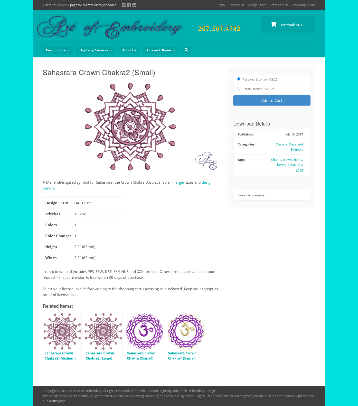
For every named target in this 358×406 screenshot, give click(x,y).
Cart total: (292, 24)
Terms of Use (279, 5)
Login (221, 5)
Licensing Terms (303, 5)
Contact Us (236, 5)
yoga (299, 170)
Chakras (282, 144)
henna (281, 164)
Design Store (257, 5)
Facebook (62, 5)
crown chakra (292, 159)
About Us (129, 50)
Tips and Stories (159, 50)
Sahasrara (295, 164)
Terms (52, 401)
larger (179, 182)
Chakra (276, 159)
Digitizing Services (94, 50)
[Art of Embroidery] (157, 33)
